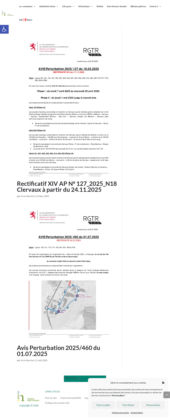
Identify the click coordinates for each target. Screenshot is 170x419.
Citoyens (66, 6)
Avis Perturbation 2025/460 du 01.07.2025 (58, 350)
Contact (154, 6)
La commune (25, 6)
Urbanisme (84, 6)
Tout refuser (128, 405)
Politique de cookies (120, 412)
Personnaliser (153, 405)
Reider (100, 6)
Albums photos (138, 6)
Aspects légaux (137, 412)
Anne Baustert (28, 196)
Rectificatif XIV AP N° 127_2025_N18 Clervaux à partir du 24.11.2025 (67, 186)
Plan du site (51, 397)
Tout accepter (103, 405)
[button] (4, 29)
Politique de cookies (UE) (57, 402)
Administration (47, 6)
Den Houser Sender (117, 6)
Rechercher (70, 377)
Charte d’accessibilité (70, 397)
